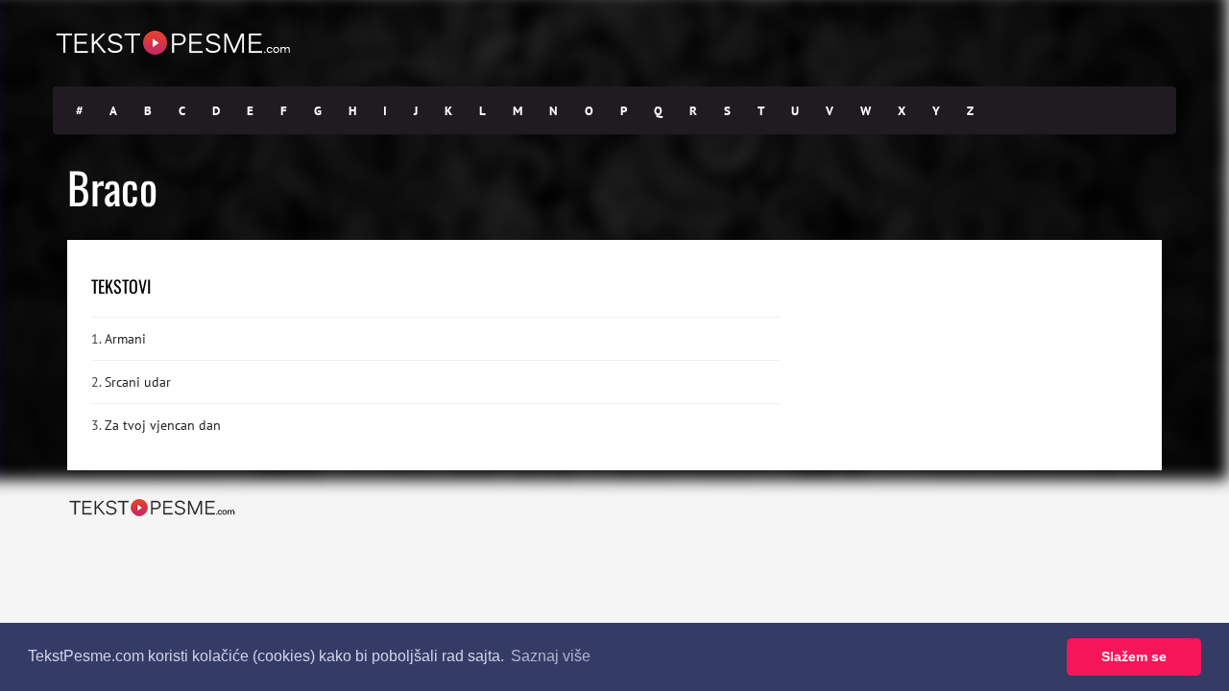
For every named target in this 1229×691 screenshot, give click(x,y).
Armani (125, 338)
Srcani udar (138, 382)
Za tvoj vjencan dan (163, 425)
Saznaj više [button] (550, 656)
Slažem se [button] (1134, 656)
